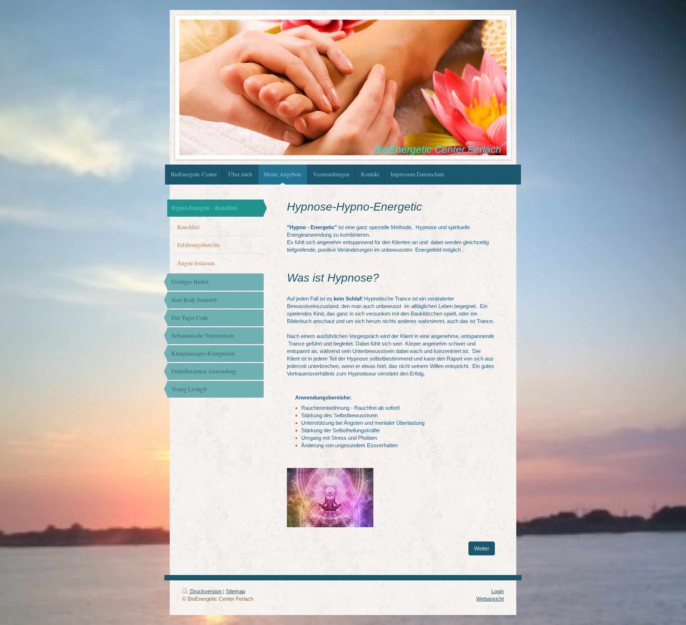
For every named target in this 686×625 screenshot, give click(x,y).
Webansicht (490, 599)
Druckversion (206, 591)
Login (497, 591)
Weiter (481, 548)
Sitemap (235, 591)
